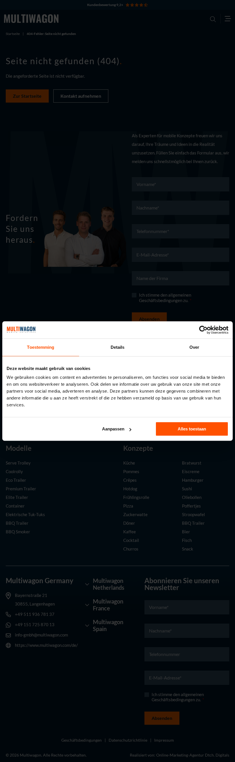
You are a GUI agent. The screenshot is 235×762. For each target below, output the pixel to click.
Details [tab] (118, 347)
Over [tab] (194, 347)
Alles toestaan (192, 428)
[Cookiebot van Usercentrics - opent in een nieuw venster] (203, 330)
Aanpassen (113, 428)
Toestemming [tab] (40, 347)
